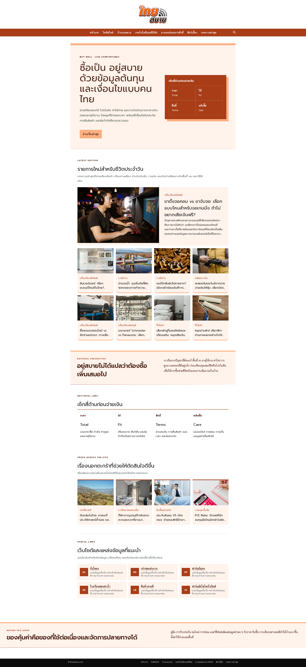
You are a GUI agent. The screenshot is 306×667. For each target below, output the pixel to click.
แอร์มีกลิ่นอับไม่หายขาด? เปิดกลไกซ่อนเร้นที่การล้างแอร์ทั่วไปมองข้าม (171, 288)
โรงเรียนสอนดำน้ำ (100, 586)
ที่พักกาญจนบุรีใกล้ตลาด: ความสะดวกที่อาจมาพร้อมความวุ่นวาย (133, 519)
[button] (234, 32)
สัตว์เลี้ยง (192, 32)
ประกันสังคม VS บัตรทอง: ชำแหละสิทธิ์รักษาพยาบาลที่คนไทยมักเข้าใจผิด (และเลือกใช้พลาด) (172, 522)
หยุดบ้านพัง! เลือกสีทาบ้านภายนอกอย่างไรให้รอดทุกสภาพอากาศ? (208, 335)
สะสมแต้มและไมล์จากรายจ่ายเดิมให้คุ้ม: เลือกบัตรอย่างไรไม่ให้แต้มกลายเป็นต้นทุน (210, 290)
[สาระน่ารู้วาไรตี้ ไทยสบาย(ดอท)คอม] (153, 14)
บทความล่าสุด (208, 32)
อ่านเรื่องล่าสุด (91, 134)
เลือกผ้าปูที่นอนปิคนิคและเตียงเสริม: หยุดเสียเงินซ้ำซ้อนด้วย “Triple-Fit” (172, 335)
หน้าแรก (94, 32)
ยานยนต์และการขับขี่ (172, 32)
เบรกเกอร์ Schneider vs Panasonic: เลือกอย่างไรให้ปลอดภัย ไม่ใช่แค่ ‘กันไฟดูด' (133, 337)
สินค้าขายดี (147, 586)
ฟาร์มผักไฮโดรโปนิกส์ (204, 586)
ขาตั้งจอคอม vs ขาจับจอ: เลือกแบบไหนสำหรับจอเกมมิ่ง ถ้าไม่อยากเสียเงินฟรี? (193, 208)
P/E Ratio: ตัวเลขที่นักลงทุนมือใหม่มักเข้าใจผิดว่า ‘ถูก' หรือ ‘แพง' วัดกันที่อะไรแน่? (209, 522)
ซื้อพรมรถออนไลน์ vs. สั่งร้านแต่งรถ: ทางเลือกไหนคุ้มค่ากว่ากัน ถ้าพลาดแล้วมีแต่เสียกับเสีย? (95, 337)
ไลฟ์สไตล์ (108, 32)
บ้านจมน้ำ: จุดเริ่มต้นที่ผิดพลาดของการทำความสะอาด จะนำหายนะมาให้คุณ (133, 290)
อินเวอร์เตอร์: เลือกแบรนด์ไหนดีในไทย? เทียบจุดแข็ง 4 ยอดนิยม (94, 288)
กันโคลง (94, 568)
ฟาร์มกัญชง (198, 568)
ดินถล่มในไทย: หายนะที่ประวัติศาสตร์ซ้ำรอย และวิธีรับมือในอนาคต (95, 519)
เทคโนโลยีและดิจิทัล (146, 32)
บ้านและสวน (124, 32)
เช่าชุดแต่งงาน (149, 568)
